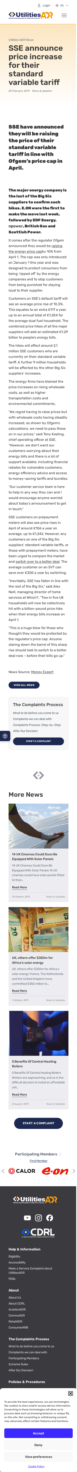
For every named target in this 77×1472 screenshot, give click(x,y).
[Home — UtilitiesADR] (31, 15)
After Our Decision (25, 731)
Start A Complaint (38, 741)
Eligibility (14, 1256)
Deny (38, 1445)
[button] (70, 1393)
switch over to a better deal (37, 562)
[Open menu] (64, 15)
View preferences (38, 1457)
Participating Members (24, 1358)
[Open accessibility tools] (5, 736)
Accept (38, 1433)
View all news (24, 685)
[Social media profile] (27, 1218)
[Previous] (3, 1170)
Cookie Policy (36, 1466)
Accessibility (17, 1262)
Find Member (38, 1161)
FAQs (12, 1279)
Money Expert (42, 672)
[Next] (73, 1170)
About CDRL (17, 1303)
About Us (15, 1297)
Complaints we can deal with (32, 719)
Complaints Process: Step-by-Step (37, 725)
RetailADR (15, 1321)
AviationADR (17, 1309)
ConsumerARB (18, 1327)
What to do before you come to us (36, 713)
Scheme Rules (18, 1364)
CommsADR (17, 1315)
